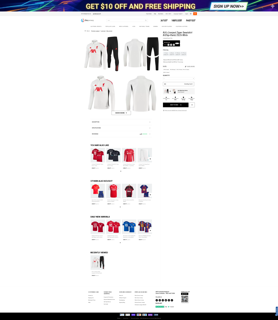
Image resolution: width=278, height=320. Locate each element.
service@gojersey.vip (86, 13)
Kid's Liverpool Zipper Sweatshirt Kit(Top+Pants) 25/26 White (97, 272)
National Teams (144, 26)
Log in (186, 13)
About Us (121, 295)
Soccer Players (167, 26)
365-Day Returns (107, 301)
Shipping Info (91, 297)
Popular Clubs (110, 26)
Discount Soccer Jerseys (140, 302)
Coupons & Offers (181, 26)
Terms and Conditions (135, 318)
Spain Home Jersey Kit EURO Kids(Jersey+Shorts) (97, 201)
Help (155, 13)
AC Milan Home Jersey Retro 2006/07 (128, 201)
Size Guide (106, 304)
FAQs (89, 302)
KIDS (134, 26)
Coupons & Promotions (108, 297)
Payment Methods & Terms (109, 299)
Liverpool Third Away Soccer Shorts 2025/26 (144, 165)
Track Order (149, 13)
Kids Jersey (109, 31)
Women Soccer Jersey (139, 300)
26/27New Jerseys (96, 26)
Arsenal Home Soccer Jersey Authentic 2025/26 (112, 201)
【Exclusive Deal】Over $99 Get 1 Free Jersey (173, 62)
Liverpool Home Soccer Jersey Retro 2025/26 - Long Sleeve (129, 165)
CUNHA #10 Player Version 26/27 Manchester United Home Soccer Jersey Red (113, 236)
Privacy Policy (125, 318)
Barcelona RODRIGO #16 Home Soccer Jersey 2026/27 (145, 236)
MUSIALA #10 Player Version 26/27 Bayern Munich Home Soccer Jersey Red (97, 236)
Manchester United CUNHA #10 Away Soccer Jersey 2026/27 (129, 236)
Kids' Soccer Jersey (139, 297)
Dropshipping (122, 300)
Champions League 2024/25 (140, 304)
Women (155, 26)
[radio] (143, 134)
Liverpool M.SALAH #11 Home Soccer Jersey (97, 165)
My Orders (160, 13)
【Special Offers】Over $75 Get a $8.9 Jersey (173, 59)
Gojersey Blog (122, 302)
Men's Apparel (124, 26)
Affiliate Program (122, 297)
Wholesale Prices (91, 300)
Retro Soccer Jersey (139, 295)
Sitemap (118, 318)
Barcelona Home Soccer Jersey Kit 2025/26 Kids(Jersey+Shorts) (145, 201)
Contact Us (90, 295)
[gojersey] (87, 20)
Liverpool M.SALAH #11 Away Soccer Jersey (113, 165)
